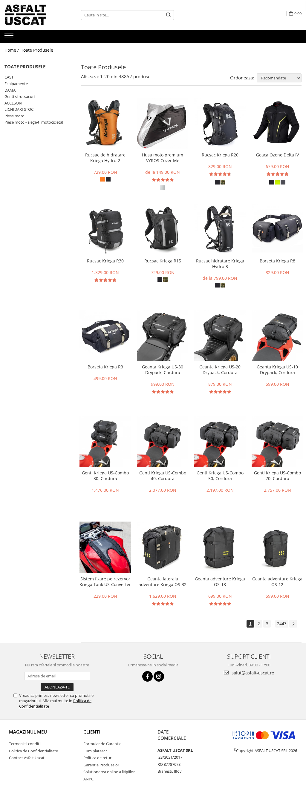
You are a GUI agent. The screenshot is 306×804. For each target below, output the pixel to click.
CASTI (9, 77)
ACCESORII (14, 103)
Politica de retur (97, 757)
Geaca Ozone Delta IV (277, 155)
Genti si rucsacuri (19, 96)
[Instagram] (159, 676)
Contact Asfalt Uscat (27, 757)
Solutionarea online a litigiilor (109, 771)
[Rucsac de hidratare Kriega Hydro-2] (105, 123)
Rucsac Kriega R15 (162, 261)
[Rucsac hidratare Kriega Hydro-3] (220, 229)
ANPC (88, 779)
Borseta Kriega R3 (105, 367)
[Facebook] (147, 676)
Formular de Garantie (102, 743)
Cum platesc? (95, 751)
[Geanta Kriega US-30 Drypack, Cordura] (162, 335)
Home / (12, 50)
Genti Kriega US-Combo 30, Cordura (105, 475)
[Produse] (9, 37)
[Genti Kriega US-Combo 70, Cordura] (277, 441)
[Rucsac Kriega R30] (105, 229)
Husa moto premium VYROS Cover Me (162, 157)
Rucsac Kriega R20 (220, 155)
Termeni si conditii (25, 743)
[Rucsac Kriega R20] (220, 123)
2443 (282, 623)
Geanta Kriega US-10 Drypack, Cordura (277, 369)
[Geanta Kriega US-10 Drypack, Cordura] (277, 335)
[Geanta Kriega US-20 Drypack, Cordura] (220, 335)
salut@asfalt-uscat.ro (252, 673)
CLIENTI (91, 732)
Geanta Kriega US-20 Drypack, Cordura (220, 369)
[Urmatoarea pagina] (293, 624)
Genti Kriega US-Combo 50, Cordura (220, 475)
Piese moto (14, 116)
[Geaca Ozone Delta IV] (277, 123)
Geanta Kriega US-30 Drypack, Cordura (162, 369)
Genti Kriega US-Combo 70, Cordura (277, 475)
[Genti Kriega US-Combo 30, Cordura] (105, 441)
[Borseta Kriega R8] (277, 229)
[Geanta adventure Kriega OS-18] (220, 547)
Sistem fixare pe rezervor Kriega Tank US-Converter (105, 581)
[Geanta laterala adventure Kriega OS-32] (162, 547)
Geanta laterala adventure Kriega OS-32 (162, 581)
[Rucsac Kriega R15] (162, 229)
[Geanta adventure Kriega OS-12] (277, 547)
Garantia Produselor (101, 765)
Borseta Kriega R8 (277, 261)
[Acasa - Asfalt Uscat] (34, 14)
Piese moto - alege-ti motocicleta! (33, 122)
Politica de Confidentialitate (33, 751)
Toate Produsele (37, 50)
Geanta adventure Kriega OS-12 (277, 581)
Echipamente (16, 83)
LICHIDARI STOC (18, 109)
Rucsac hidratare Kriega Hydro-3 (220, 263)
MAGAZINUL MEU (28, 732)
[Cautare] (168, 15)
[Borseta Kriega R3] (105, 335)
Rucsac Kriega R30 (105, 261)
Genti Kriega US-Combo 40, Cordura (162, 475)
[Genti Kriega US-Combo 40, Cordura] (162, 441)
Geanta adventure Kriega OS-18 (220, 581)
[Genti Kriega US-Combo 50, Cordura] (220, 441)
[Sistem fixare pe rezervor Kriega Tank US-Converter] (105, 547)
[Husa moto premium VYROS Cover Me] (162, 123)
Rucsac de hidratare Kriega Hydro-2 (105, 157)
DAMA (10, 90)
